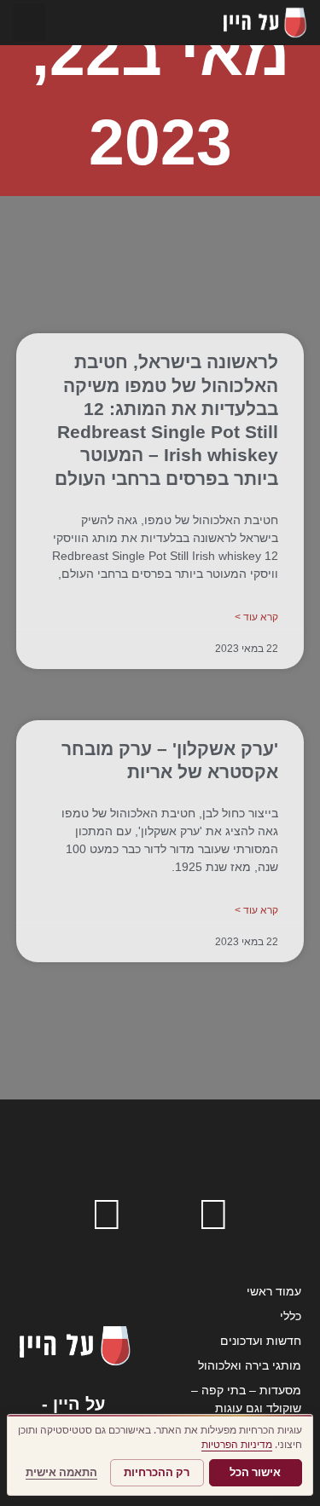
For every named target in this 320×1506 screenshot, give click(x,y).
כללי (290, 1316)
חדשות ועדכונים (260, 1340)
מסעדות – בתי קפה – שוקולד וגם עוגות (246, 1399)
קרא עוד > (256, 617)
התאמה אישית (61, 1472)
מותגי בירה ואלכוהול (249, 1365)
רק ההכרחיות (156, 1472)
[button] (29, 22)
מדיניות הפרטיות (236, 1444)
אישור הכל (255, 1472)
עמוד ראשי (274, 1291)
